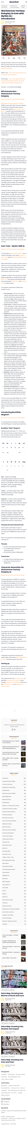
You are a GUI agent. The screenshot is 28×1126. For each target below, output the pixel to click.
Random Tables (20, 1074)
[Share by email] (19, 58)
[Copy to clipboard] (24, 58)
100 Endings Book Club (14, 1077)
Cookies (20, 1093)
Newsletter (4, 1085)
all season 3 (4, 74)
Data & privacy (5, 1095)
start (14, 73)
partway (18, 73)
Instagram (4, 1090)
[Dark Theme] (3, 2)
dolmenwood (4, 81)
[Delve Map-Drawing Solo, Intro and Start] (14, 1045)
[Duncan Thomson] (2, 22)
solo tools (12, 99)
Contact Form (15, 1088)
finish (23, 73)
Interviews (4, 1077)
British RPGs (23, 6)
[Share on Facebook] (8, 58)
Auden (14, 1124)
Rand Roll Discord (8, 684)
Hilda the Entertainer (6, 68)
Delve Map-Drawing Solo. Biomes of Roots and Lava (12, 994)
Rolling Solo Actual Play (5, 6)
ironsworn (20, 81)
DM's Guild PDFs (5, 1088)
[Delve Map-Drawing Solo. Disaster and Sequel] (14, 1012)
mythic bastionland (6, 83)
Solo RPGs (4, 1074)
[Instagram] (12, 729)
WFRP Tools (4, 279)
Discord (22, 1088)
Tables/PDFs (15, 281)
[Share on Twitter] (3, 58)
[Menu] (26, 2)
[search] (2, 2)
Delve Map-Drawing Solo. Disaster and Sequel (12, 1027)
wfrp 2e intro (4, 99)
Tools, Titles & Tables (7, 1079)
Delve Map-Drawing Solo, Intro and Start (12, 1061)
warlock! (15, 83)
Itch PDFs (14, 1093)
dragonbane (13, 81)
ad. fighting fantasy (19, 79)
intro (10, 73)
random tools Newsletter (12, 682)
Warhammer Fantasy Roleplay (15, 6)
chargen (22, 99)
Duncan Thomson (10, 22)
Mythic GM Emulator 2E (16, 253)
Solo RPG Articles (19, 678)
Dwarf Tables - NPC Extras (9, 958)
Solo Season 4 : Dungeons (8, 990)
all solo (11, 79)
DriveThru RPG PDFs (14, 1085)
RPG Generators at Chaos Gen (16, 1090)
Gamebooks (11, 1074)
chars (17, 99)
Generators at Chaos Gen (13, 680)
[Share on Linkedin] (14, 58)
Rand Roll (11, 1116)
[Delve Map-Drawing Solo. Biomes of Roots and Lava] (14, 979)
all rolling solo (13, 74)
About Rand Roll (5, 1093)
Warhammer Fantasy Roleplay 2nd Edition (12, 103)
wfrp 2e (20, 83)
